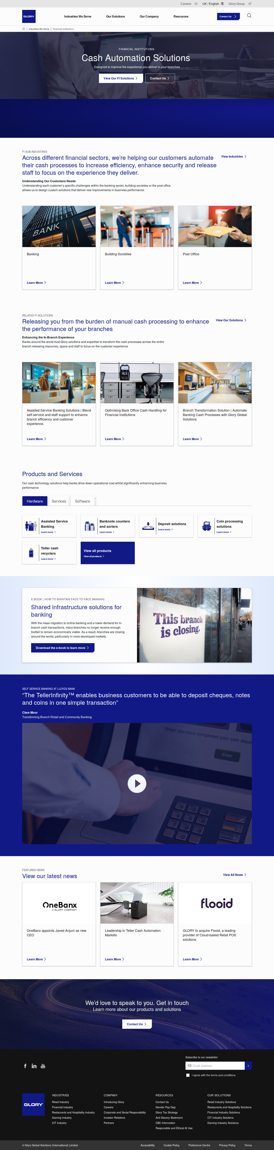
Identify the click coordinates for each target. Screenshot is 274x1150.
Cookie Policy (171, 1145)
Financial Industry (62, 1107)
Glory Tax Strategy (167, 1112)
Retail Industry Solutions (221, 1102)
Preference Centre (199, 1145)
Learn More (35, 282)
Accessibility (148, 1145)
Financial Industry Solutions (223, 1112)
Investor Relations (114, 1117)
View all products (93, 556)
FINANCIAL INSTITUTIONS (137, 49)
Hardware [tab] (35, 501)
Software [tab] (82, 501)
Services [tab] (59, 501)
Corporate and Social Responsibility (125, 1112)
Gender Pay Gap (166, 1107)
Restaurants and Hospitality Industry (73, 1112)
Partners (109, 1123)
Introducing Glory (114, 1102)
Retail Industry (60, 1102)
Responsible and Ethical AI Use (174, 1128)
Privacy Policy (227, 1145)
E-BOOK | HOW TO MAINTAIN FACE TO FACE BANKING (68, 599)
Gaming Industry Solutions (223, 1123)
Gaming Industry (62, 1117)
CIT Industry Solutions (220, 1117)
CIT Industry (59, 1123)
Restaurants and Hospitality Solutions (229, 1107)
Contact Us (162, 1102)
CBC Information (165, 1123)
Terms (248, 1145)
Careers (108, 1107)
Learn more (47, 532)
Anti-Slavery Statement (169, 1117)
